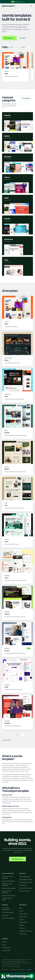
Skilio (6, 396)
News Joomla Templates (8, 888)
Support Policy (6, 950)
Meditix (7, 469)
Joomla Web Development (6, 908)
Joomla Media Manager (25, 888)
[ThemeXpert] (8, 6)
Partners (21, 925)
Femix (6, 541)
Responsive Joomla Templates (7, 877)
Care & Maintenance (7, 912)
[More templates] (31, 47)
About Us (4, 942)
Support (21, 919)
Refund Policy (13, 969)
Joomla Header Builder (25, 882)
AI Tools (21, 911)
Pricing (4, 944)
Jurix (6, 505)
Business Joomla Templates (6, 891)
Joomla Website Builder (25, 879)
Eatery (7, 360)
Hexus (6, 578)
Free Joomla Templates (8, 881)
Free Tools (22, 928)
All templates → (9, 38)
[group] (17, 66)
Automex (7, 723)
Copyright (29, 969)
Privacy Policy (21, 969)
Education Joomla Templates (7, 884)
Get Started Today (17, 859)
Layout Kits (5, 915)
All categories (26, 98)
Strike (6, 74)
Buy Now (23, 38)
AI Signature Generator (25, 931)
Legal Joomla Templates (8, 895)
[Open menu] (31, 6)
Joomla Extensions (24, 891)
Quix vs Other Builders (8, 918)
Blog (20, 908)
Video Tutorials (23, 922)
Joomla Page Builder (24, 876)
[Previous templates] (27, 47)
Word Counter (23, 934)
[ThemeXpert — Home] (17, 976)
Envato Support (6, 947)
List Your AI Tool (23, 913)
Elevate (7, 651)
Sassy (6, 687)
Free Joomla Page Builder (7, 899)
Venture (7, 614)
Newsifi (7, 433)
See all (23, 47)
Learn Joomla (23, 916)
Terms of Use (5, 969)
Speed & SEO (23, 885)
